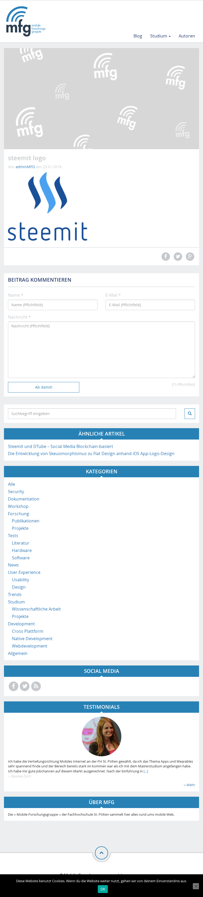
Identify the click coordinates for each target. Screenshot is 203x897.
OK (102, 889)
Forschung (18, 514)
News (13, 565)
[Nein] (196, 886)
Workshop (18, 506)
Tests (13, 536)
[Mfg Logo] (25, 21)
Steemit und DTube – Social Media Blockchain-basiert (60, 446)
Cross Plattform (27, 631)
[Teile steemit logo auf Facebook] (164, 256)
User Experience (24, 572)
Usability (20, 580)
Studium (159, 36)
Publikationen (25, 521)
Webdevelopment (29, 646)
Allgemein (17, 653)
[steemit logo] (47, 206)
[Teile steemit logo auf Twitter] (177, 256)
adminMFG (25, 166)
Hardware (22, 550)
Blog (137, 36)
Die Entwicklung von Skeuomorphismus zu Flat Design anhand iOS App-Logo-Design (91, 453)
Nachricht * (19, 317)
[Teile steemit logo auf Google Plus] (189, 256)
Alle (11, 484)
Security (16, 491)
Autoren (187, 36)
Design (19, 587)
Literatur (20, 543)
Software (21, 558)
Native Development (32, 638)
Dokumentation (23, 499)
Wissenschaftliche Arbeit (36, 609)
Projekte (20, 528)
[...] (145, 771)
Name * (15, 295)
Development (21, 624)
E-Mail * (113, 295)
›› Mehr (189, 784)
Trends (15, 594)
